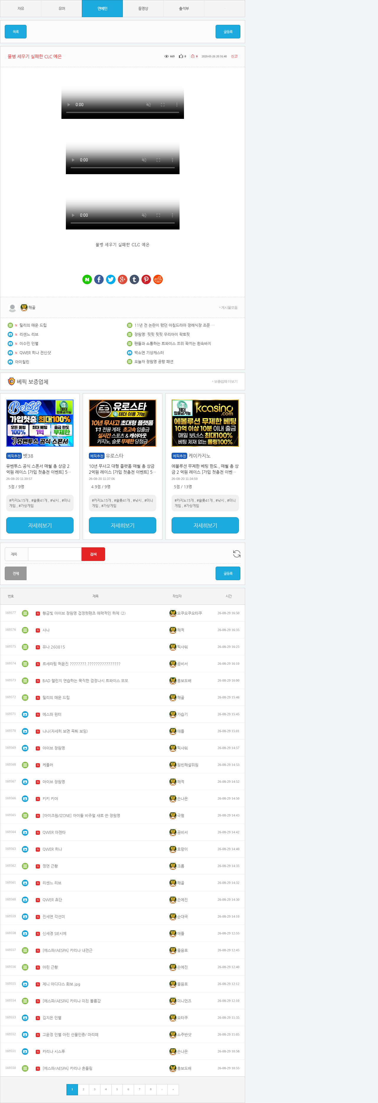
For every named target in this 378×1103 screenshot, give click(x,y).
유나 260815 (54, 647)
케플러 (48, 765)
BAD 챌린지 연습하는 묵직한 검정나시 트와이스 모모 (85, 680)
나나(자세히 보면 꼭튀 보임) (65, 731)
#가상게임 (26, 506)
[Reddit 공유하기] (158, 280)
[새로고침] (236, 553)
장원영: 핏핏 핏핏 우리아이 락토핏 (162, 334)
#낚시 (54, 500)
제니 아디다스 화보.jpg (61, 984)
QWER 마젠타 (54, 832)
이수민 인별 (28, 343)
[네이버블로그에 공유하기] (87, 280)
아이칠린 (22, 362)
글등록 (228, 32)
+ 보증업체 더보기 (224, 381)
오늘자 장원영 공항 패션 (153, 361)
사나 (46, 630)
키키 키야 (50, 798)
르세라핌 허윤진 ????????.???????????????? (81, 664)
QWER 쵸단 (52, 899)
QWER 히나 (52, 849)
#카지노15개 (18, 500)
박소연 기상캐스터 (149, 352)
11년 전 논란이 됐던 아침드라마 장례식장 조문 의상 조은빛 (175, 325)
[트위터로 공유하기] (110, 280)
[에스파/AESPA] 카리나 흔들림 (67, 1068)
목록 (16, 32)
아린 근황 (50, 967)
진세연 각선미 (54, 916)
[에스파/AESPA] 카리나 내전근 (67, 950)
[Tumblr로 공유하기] (134, 280)
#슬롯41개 (39, 500)
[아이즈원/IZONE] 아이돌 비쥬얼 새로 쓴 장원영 (81, 815)
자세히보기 (40, 525)
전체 (16, 573)
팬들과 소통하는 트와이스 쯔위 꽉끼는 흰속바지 (172, 343)
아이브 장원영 (54, 748)
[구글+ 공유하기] (122, 280)
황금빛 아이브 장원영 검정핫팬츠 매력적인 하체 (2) (84, 613)
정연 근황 (50, 866)
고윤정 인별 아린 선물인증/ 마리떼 (70, 1034)
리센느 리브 (28, 334)
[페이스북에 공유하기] (99, 280)
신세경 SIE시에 (54, 933)
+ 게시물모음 (228, 307)
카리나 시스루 (54, 1051)
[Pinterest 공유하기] (146, 280)
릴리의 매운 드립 (33, 325)
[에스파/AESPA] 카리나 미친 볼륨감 (72, 1001)
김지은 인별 (52, 1017)
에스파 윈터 (52, 714)
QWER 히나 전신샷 (35, 352)
